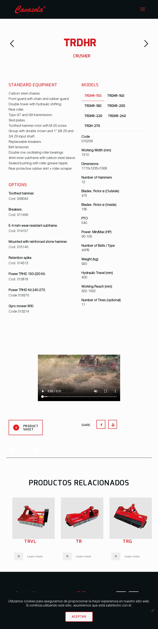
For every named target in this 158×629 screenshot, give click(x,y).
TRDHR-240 (117, 116)
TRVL (30, 541)
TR (79, 541)
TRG (127, 541)
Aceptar (79, 616)
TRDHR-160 (115, 96)
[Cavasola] (30, 9)
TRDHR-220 (93, 116)
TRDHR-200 (116, 106)
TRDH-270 (92, 126)
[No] (153, 610)
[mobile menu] (142, 9)
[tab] (92, 96)
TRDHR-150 (92, 96)
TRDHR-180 (92, 106)
